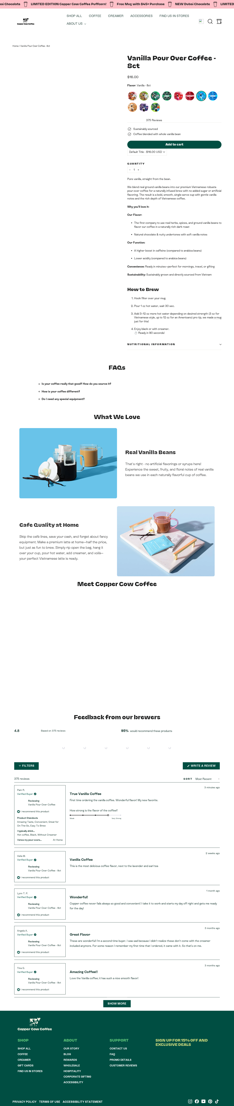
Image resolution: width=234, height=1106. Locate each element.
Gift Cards (25, 1065)
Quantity (136, 164)
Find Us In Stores (174, 16)
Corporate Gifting (77, 1076)
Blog (67, 1054)
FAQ (112, 1054)
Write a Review (205, 766)
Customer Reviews (123, 1065)
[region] (117, 748)
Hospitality (72, 1071)
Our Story (71, 1048)
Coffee (95, 16)
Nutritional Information (151, 344)
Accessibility (73, 1082)
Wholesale (72, 1065)
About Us (75, 23)
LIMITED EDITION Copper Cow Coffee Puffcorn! (68, 4)
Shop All (74, 16)
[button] (63, 748)
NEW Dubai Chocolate (192, 4)
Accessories (141, 16)
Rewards (70, 1059)
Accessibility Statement (83, 1101)
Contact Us (118, 1048)
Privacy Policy (24, 1101)
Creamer (116, 16)
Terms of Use (49, 1101)
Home (16, 46)
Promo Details (120, 1059)
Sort (188, 779)
